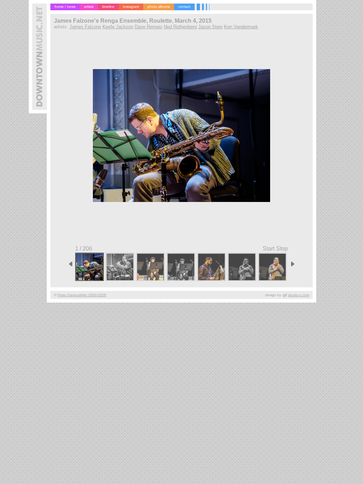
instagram (131, 7)
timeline (108, 7)
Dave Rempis (148, 26)
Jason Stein (210, 26)
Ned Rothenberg (180, 26)
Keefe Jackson (117, 26)
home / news (65, 7)
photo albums (158, 7)
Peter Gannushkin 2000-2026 (81, 295)
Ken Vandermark (241, 26)
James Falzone (85, 26)
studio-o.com (298, 295)
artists (89, 7)
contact (184, 7)
